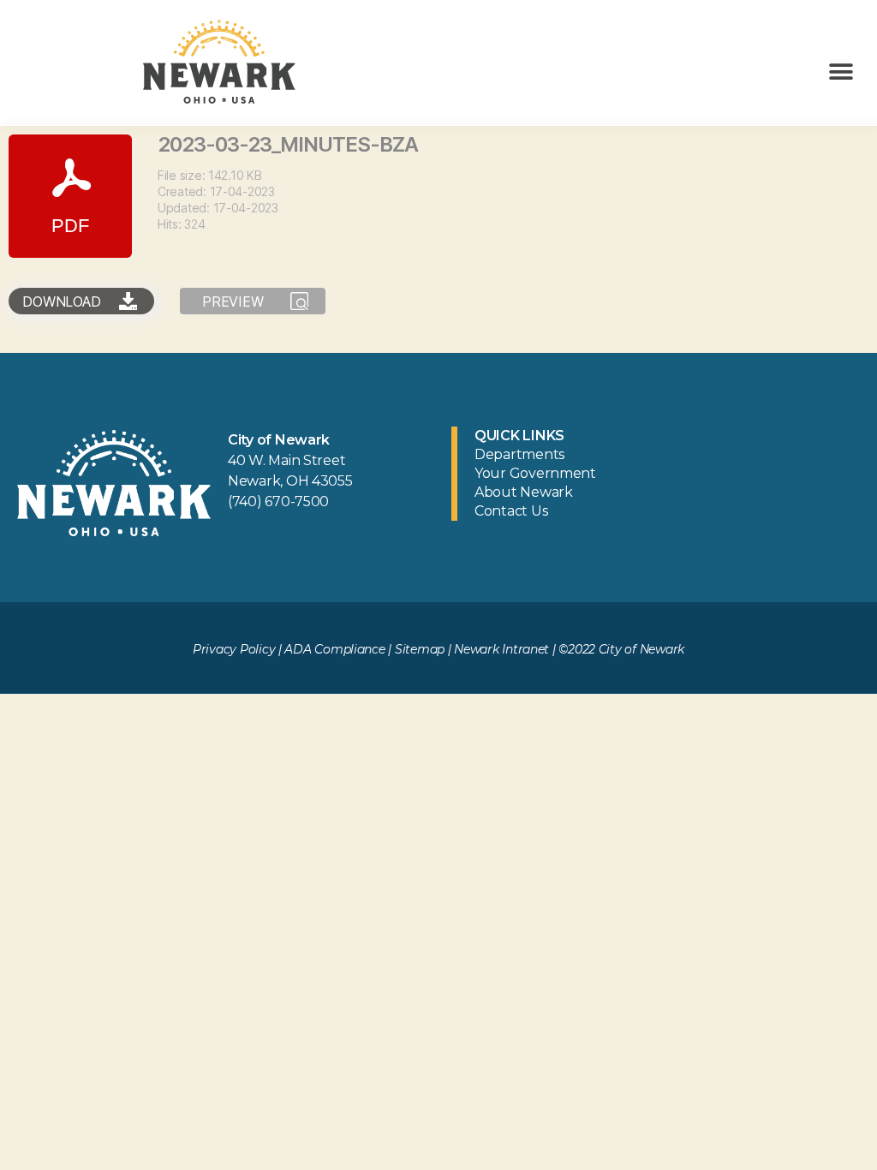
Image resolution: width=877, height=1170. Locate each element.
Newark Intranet (501, 649)
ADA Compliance (334, 649)
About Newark (523, 492)
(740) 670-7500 (278, 501)
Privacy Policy (234, 649)
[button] (840, 71)
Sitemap (419, 649)
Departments (519, 454)
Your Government (535, 473)
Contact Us (510, 511)
